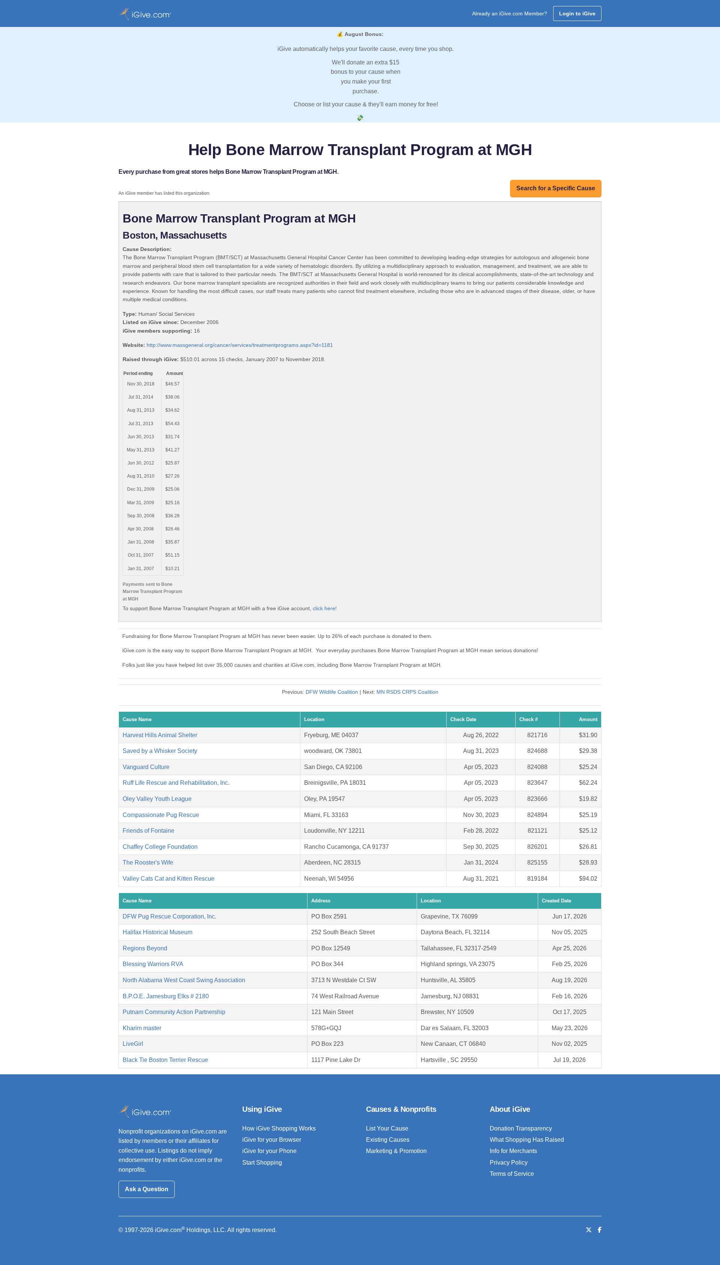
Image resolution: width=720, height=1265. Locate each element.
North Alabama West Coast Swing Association (184, 980)
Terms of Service (512, 1174)
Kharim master (142, 1028)
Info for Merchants (513, 1151)
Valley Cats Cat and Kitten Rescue (168, 878)
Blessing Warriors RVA (153, 964)
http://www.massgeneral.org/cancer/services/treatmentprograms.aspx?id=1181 (240, 345)
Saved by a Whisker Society (160, 751)
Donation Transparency (521, 1128)
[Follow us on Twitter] (589, 1230)
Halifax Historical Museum (157, 932)
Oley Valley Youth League (157, 799)
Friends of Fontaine (148, 830)
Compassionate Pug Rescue (161, 815)
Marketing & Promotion (396, 1151)
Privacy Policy (509, 1162)
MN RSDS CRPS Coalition (407, 692)
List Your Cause (387, 1128)
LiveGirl (133, 1044)
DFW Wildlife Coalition (332, 692)
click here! (325, 608)
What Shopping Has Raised (527, 1140)
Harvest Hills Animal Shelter (160, 735)
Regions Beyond (145, 948)
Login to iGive (577, 13)
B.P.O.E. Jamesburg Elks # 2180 (166, 996)
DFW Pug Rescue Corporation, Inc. (169, 916)
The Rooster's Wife (148, 862)
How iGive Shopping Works (279, 1128)
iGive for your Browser (271, 1140)
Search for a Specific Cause (555, 188)
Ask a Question (146, 1189)
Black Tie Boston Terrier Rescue (165, 1060)
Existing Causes (388, 1140)
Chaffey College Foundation (160, 847)
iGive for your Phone (269, 1151)
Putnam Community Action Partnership (174, 1012)
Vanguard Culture (146, 767)
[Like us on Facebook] (600, 1230)
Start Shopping (262, 1162)
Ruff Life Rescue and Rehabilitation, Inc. (176, 783)
